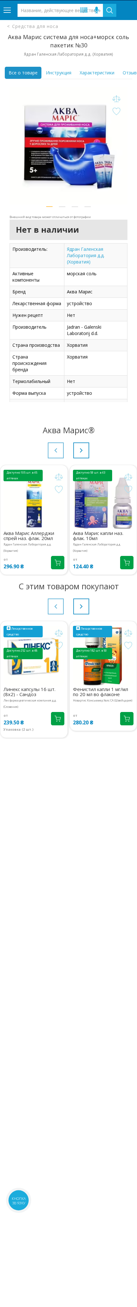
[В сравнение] (116, 99)
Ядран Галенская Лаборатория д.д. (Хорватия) (86, 255)
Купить (57, 562)
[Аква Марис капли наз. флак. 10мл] (103, 500)
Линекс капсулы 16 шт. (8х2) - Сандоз (29, 692)
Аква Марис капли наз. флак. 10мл (98, 535)
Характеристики (97, 73)
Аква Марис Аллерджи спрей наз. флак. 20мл (29, 535)
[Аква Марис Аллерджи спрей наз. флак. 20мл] (34, 500)
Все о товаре (23, 73)
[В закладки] (116, 111)
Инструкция (58, 73)
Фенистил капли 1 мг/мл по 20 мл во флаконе (100, 692)
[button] (49, 206)
